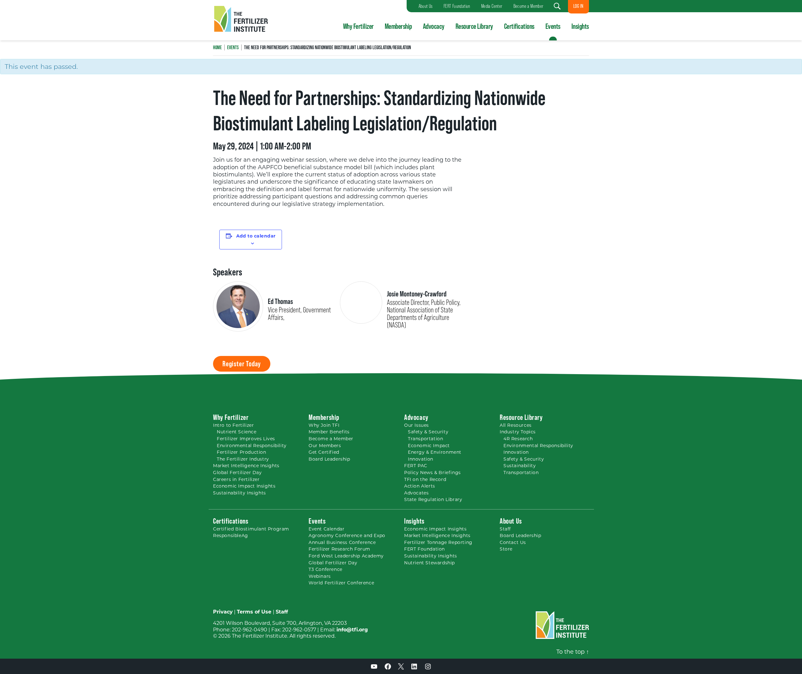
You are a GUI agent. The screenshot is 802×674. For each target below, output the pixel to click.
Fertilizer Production (241, 452)
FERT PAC (415, 465)
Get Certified (324, 452)
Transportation (425, 438)
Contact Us (513, 542)
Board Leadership (329, 459)
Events (552, 26)
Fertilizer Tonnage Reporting (438, 542)
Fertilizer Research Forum (339, 549)
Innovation (420, 459)
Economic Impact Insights (244, 486)
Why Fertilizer (358, 26)
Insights (580, 26)
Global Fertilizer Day (237, 472)
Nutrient (237, 432)
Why (324, 425)
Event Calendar (326, 529)
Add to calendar (256, 236)
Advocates (416, 493)
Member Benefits (329, 432)
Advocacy (434, 26)
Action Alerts (419, 486)
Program (251, 529)
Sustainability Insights (239, 493)
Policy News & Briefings (432, 472)
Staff (505, 529)
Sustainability (519, 465)
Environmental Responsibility (252, 445)
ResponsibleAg (230, 535)
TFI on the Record (425, 479)
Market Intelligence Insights (246, 465)
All (516, 425)
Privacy (223, 612)
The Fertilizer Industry (243, 459)
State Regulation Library (433, 499)
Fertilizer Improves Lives (246, 438)
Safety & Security (428, 432)
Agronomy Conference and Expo (347, 535)
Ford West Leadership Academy (346, 556)
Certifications (519, 26)
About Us (511, 521)
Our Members (325, 445)
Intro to (233, 425)
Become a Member (331, 438)
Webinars (320, 576)
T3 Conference (325, 569)
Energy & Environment (434, 452)
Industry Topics (518, 432)
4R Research (518, 438)
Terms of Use (254, 612)
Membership (398, 26)
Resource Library (474, 26)
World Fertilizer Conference (341, 583)
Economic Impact (429, 445)
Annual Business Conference (342, 542)
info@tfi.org (352, 630)
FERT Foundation (424, 549)
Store (506, 549)
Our (416, 425)
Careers (236, 479)
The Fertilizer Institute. (260, 636)
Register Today (241, 363)
